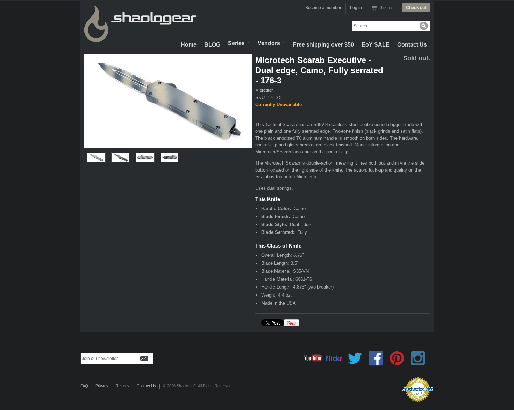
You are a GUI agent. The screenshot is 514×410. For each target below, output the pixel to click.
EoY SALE (376, 45)
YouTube (313, 358)
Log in (356, 7)
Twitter (355, 358)
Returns (122, 386)
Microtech (264, 90)
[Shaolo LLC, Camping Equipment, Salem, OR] (369, 387)
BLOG (212, 45)
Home (189, 45)
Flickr (334, 358)
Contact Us (412, 45)
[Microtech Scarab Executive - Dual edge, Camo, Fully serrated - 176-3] (168, 101)
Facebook (376, 358)
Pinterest (397, 358)
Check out (416, 7)
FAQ (84, 386)
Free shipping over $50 (323, 45)
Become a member (323, 7)
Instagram (418, 358)
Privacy (101, 386)
